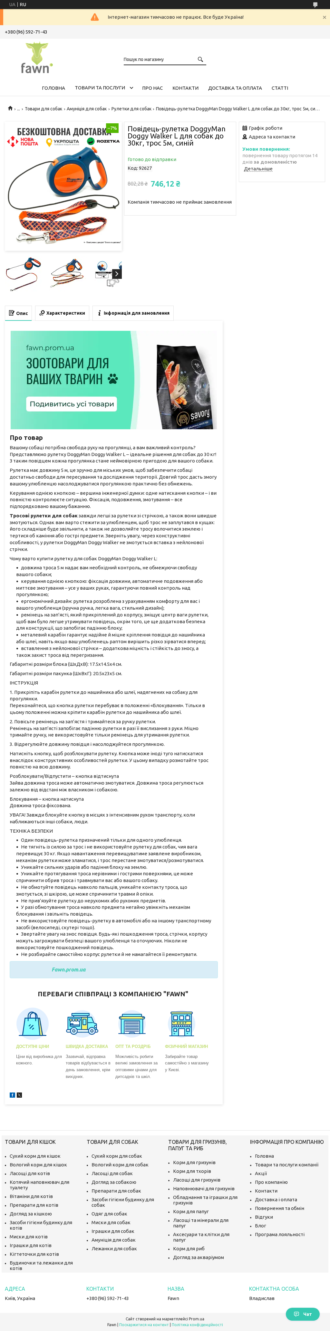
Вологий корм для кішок (38, 1164)
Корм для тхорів (192, 1171)
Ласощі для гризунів (196, 1180)
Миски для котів (29, 1236)
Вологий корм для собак (120, 1164)
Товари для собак (43, 108)
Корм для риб (189, 1248)
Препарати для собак (116, 1191)
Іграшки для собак (113, 1231)
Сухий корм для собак (117, 1156)
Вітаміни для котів (31, 1196)
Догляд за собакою (114, 1182)
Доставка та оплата (235, 88)
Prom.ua (196, 1319)
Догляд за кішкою (31, 1213)
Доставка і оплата (276, 1199)
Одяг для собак (109, 1213)
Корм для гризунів (194, 1162)
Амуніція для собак (87, 108)
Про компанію (271, 1182)
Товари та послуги (100, 87)
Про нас (152, 88)
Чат (307, 1314)
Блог (260, 1225)
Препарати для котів (34, 1205)
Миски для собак (111, 1222)
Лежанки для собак (114, 1248)
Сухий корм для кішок (35, 1156)
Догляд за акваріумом (198, 1257)
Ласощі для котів (30, 1173)
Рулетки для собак (131, 108)
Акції (261, 1173)
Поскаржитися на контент (144, 1325)
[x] (19, 1096)
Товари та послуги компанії (286, 1164)
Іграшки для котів (31, 1245)
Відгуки (264, 1217)
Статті (280, 88)
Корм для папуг (191, 1211)
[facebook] (12, 1096)
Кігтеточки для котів (34, 1254)
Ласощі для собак (112, 1173)
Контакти (185, 88)
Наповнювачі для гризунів (204, 1188)
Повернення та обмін (279, 1208)
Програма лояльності (280, 1234)
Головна (53, 88)
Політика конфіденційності (197, 1325)
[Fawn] (37, 56)
